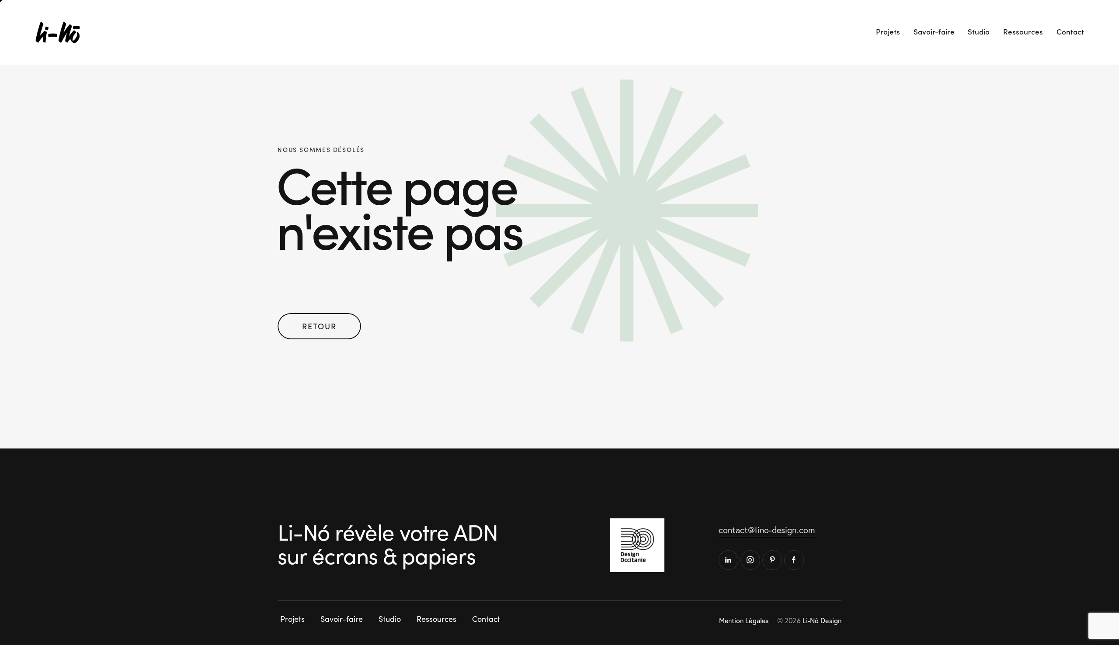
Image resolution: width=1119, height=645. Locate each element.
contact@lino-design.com (767, 529)
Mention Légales (744, 620)
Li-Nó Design (822, 620)
